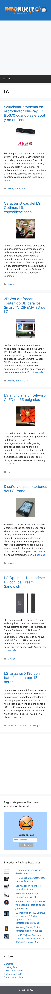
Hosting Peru (11, 967)
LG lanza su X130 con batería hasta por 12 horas (22, 677)
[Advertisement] (25, 47)
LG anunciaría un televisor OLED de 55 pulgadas (25, 397)
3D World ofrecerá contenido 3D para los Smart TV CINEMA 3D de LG (24, 305)
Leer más (9, 180)
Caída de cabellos (13, 970)
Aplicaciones (14, 380)
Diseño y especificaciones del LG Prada (25, 488)
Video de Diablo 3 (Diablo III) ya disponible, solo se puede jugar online (30, 905)
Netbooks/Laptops (17, 725)
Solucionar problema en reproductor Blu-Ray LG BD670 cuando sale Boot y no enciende (24, 113)
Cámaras (8, 964)
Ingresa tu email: (26, 835)
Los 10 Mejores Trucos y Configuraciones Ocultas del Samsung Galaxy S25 (30, 938)
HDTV (10, 188)
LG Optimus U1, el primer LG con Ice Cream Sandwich (24, 582)
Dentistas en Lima (13, 977)
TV (8, 472)
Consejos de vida (13, 974)
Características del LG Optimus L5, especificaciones (22, 207)
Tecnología (20, 188)
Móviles (11, 284)
